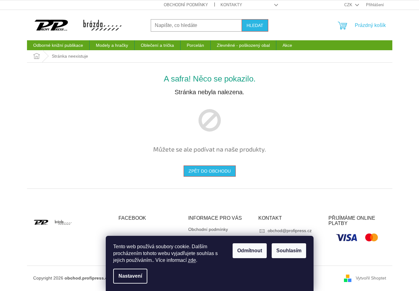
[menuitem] (58, 45)
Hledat (255, 25)
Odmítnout (249, 250)
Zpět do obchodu (210, 171)
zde (192, 260)
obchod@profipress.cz (290, 230)
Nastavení (130, 276)
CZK (349, 4)
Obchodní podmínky (186, 4)
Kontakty (231, 4)
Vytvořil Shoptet (371, 278)
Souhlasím (288, 250)
